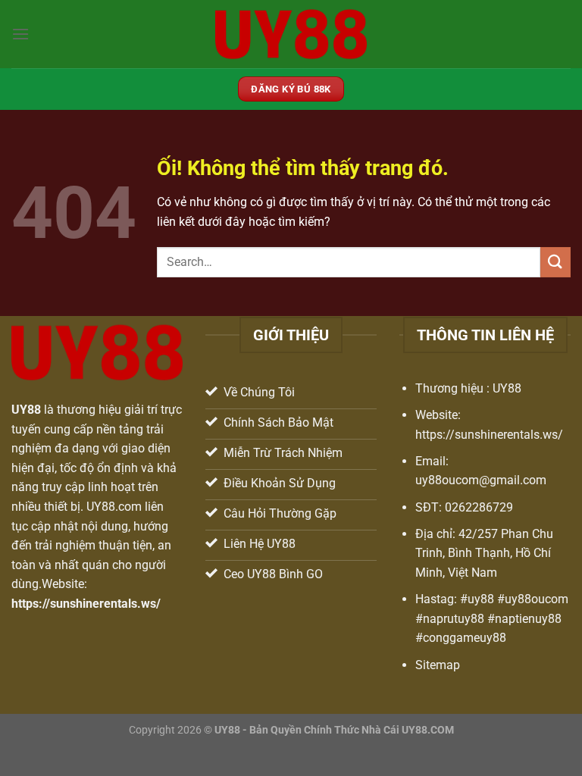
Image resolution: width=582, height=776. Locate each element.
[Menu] (20, 33)
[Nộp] (555, 262)
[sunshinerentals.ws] (291, 33)
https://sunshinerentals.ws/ (86, 603)
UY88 (26, 409)
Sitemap (437, 665)
